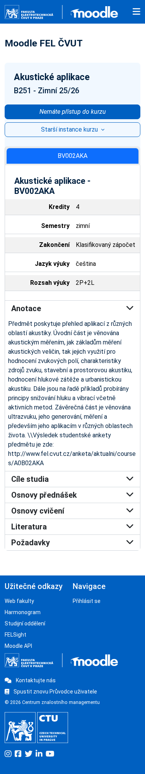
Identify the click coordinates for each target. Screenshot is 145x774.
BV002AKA (72, 155)
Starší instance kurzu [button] (70, 129)
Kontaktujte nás (35, 680)
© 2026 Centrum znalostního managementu (52, 702)
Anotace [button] (26, 308)
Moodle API (18, 646)
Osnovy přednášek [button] (44, 495)
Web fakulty (19, 601)
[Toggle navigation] (136, 12)
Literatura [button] (29, 526)
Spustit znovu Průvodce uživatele (54, 691)
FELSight (15, 635)
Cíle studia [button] (30, 479)
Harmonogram (23, 612)
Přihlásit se (87, 601)
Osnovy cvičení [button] (37, 510)
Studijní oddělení (25, 623)
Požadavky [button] (30, 542)
